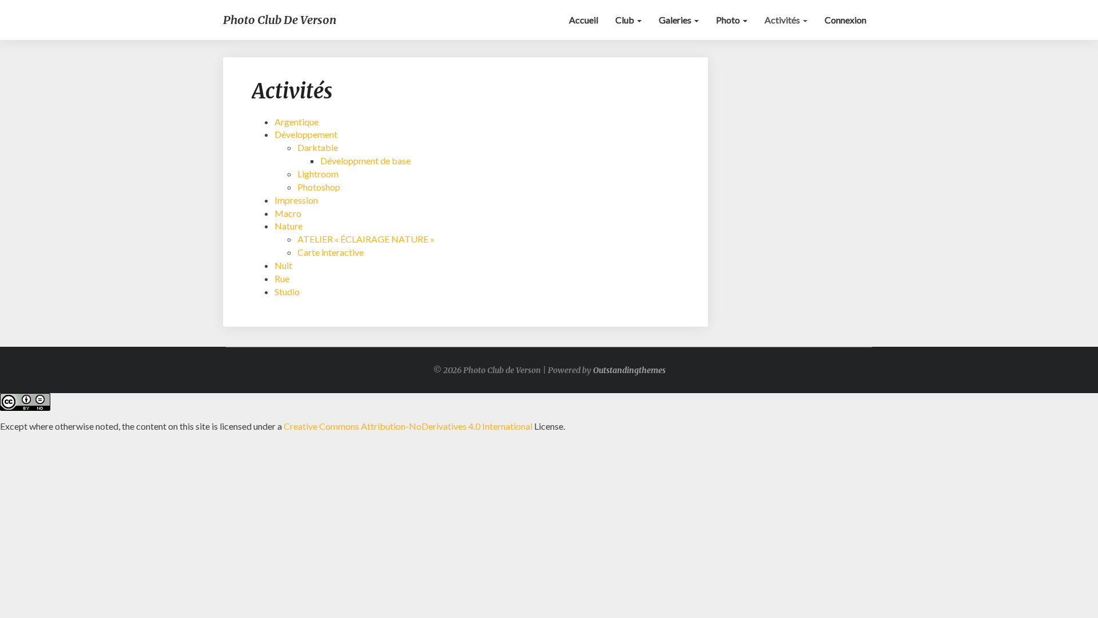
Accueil (583, 19)
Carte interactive (330, 252)
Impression (296, 200)
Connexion (845, 19)
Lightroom (318, 173)
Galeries (676, 19)
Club (625, 19)
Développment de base (365, 160)
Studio (287, 291)
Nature (288, 225)
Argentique (296, 121)
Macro (287, 213)
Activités (783, 19)
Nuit (283, 265)
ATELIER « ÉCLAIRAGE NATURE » (366, 238)
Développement (305, 134)
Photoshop (318, 186)
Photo (729, 19)
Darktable (317, 147)
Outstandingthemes (629, 370)
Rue (281, 278)
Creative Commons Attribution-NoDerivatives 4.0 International (408, 426)
